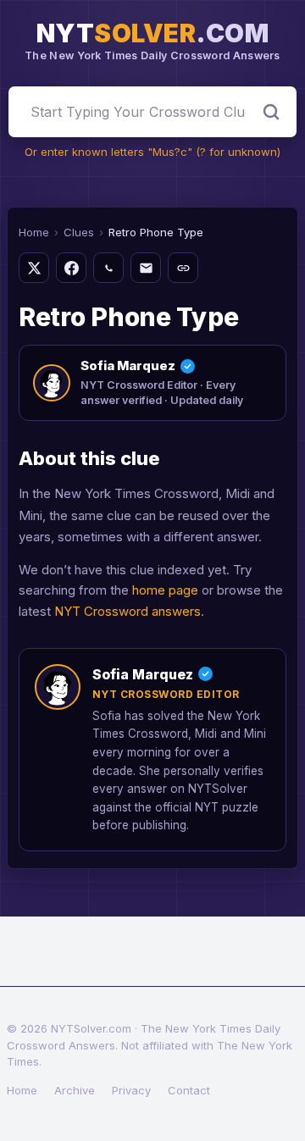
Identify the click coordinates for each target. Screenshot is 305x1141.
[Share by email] (145, 267)
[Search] (271, 112)
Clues (79, 232)
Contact (189, 1090)
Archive (74, 1090)
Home (34, 232)
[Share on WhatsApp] (108, 267)
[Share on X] (34, 267)
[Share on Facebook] (71, 267)
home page (165, 590)
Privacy (131, 1090)
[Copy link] (183, 267)
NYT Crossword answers (127, 611)
